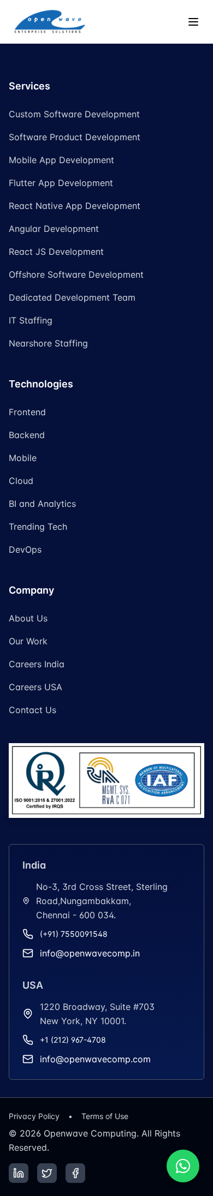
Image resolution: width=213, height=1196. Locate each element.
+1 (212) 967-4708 (73, 1039)
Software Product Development (74, 136)
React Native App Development (74, 205)
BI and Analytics (42, 503)
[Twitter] (47, 1173)
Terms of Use (104, 1116)
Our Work (28, 641)
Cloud (21, 480)
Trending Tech (38, 526)
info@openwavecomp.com (95, 1059)
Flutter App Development (61, 182)
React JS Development (56, 251)
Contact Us (32, 709)
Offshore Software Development (76, 274)
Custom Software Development (74, 114)
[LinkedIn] (18, 1173)
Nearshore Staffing (48, 343)
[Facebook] (75, 1173)
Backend (27, 434)
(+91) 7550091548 (74, 933)
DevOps (25, 549)
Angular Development (54, 228)
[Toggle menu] (193, 22)
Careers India (36, 664)
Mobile (23, 457)
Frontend (27, 411)
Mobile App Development (61, 159)
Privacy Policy (34, 1116)
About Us (28, 618)
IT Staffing (30, 320)
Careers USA (35, 686)
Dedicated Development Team (72, 297)
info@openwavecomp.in (90, 953)
